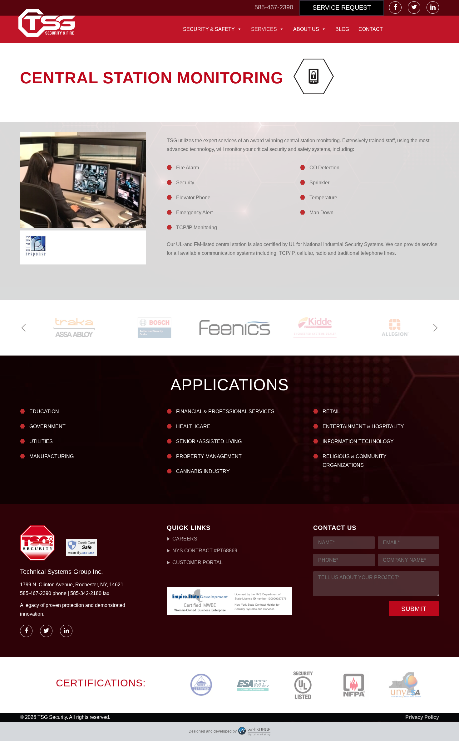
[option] (69, 328)
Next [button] (435, 328)
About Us (306, 29)
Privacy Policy (422, 717)
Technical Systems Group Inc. (61, 571)
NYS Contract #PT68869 (204, 550)
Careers (184, 538)
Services (264, 29)
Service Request (342, 7)
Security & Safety (209, 29)
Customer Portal (197, 562)
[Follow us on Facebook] (396, 7)
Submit (414, 608)
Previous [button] (24, 328)
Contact (370, 29)
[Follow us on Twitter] (415, 7)
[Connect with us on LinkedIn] (433, 7)
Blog (342, 29)
